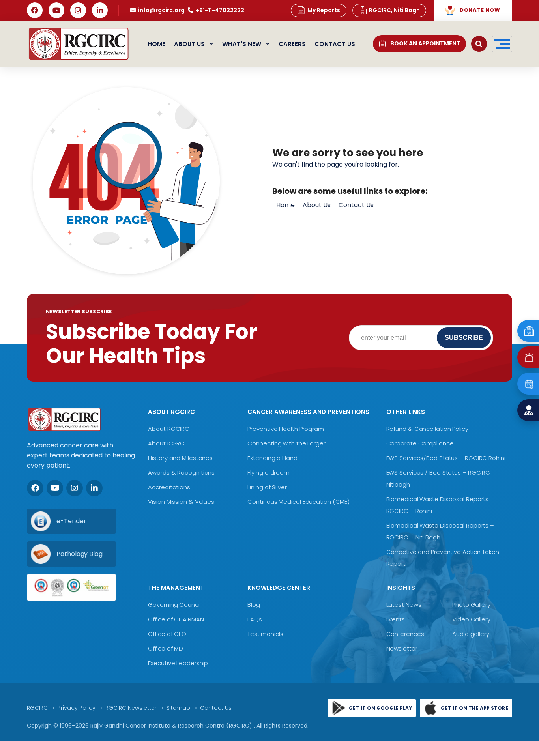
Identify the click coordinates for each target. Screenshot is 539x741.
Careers (292, 44)
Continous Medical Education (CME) (298, 502)
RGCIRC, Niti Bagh (394, 10)
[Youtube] (55, 488)
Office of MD (165, 648)
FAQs (254, 619)
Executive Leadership (178, 663)
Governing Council (174, 605)
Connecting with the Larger (286, 443)
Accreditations (169, 487)
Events (395, 619)
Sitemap (178, 708)
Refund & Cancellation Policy (427, 429)
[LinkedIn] (100, 10)
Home (156, 44)
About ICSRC (166, 443)
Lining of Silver (266, 487)
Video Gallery (471, 619)
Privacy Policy (76, 708)
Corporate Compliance (420, 443)
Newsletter (401, 648)
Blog (253, 605)
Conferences (405, 634)
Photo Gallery (471, 605)
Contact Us (334, 44)
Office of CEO (167, 634)
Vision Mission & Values (181, 502)
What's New (241, 44)
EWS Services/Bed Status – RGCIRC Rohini (445, 458)
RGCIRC (37, 708)
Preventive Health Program (285, 429)
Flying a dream (268, 472)
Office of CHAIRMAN (176, 619)
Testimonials (265, 634)
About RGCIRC (168, 429)
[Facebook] (35, 10)
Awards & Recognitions (181, 472)
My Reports (323, 10)
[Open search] (479, 44)
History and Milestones (180, 458)
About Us (189, 44)
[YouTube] (56, 10)
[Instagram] (78, 10)
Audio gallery (470, 634)
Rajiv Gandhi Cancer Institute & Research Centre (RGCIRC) (172, 726)
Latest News (403, 605)
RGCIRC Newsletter (131, 708)
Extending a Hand (272, 458)
